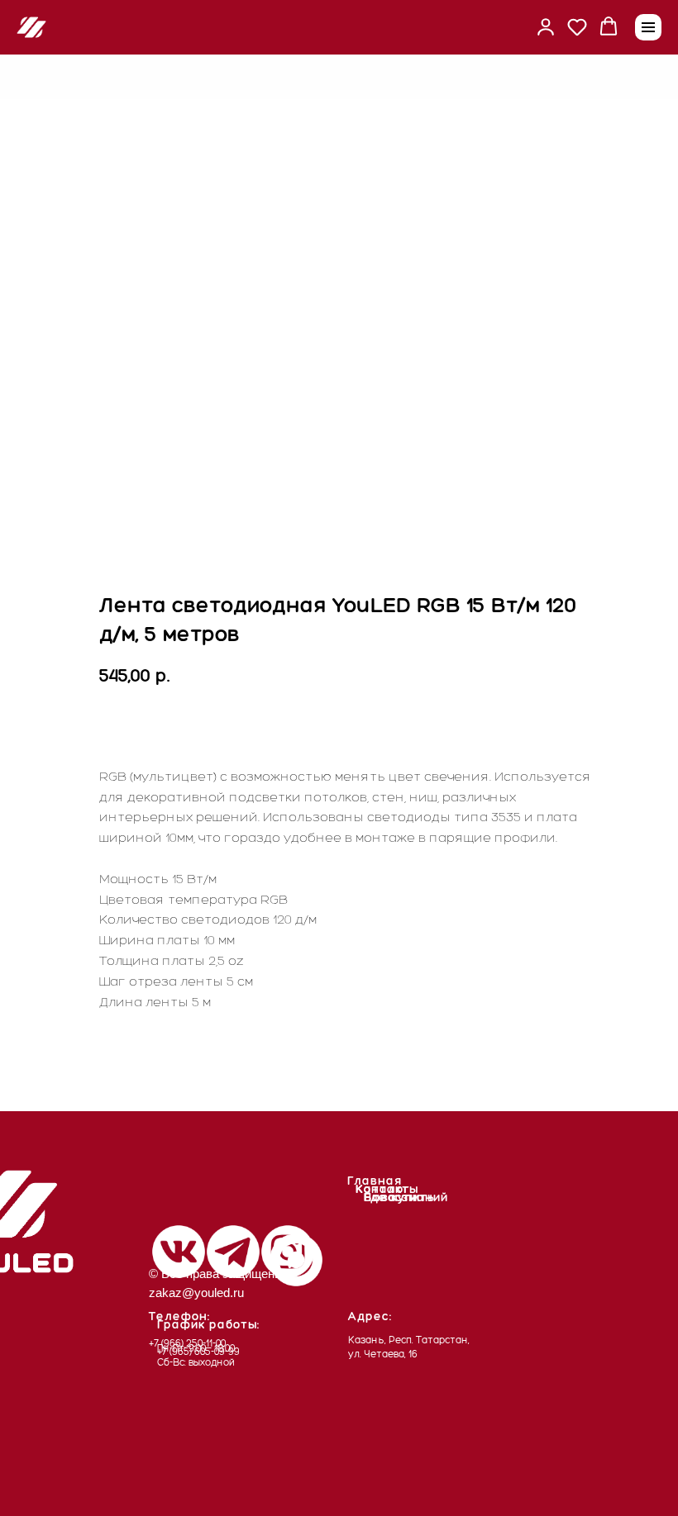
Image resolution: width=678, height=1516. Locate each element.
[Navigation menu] (648, 27)
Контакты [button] (387, 1189)
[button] (546, 26)
